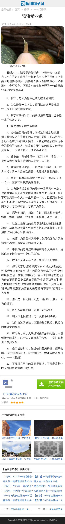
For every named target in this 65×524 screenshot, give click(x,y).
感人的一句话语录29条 (46, 481)
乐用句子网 (27, 520)
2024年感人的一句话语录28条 (25, 509)
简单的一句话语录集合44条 (17, 500)
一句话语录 (40, 9)
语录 (26, 9)
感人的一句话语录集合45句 (17, 481)
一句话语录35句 (54, 509)
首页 (17, 9)
